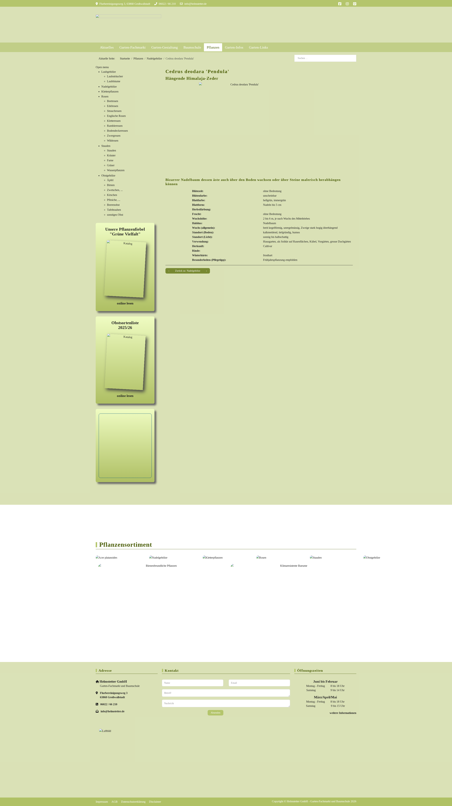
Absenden (215, 712)
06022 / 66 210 (167, 3)
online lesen (125, 303)
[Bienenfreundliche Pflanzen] (159, 592)
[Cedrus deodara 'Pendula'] (243, 126)
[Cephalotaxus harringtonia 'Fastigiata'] (206, 271)
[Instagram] (347, 4)
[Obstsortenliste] (125, 362)
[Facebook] (339, 4)
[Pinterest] (354, 4)
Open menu (102, 67)
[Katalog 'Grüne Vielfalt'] (125, 269)
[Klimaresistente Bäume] (292, 591)
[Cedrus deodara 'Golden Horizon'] (168, 271)
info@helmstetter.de (195, 3)
